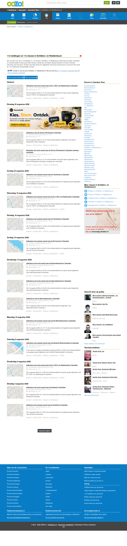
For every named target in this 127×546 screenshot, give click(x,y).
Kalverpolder (88, 110)
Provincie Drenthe (12, 471)
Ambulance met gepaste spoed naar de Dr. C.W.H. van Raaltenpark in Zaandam (52, 197)
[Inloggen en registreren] (114, 2)
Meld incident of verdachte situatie (95, 471)
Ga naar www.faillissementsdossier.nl (18, 518)
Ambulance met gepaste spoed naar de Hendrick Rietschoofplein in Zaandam (52, 343)
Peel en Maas (96, 373)
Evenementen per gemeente (93, 503)
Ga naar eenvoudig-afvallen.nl (93, 518)
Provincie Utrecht (12, 500)
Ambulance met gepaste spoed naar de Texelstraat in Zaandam (47, 174)
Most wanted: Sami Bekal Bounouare (105, 315)
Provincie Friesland (13, 477)
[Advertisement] (44, 448)
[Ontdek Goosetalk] (44, 118)
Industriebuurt (88, 104)
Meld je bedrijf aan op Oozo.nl (93, 481)
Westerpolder (88, 157)
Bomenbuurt (88, 90)
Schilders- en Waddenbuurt (25, 27)
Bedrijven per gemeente (91, 500)
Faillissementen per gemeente (93, 487)
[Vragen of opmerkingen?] (118, 2)
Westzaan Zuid (89, 167)
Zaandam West (33, 10)
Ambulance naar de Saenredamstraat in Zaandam (43, 298)
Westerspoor (88, 159)
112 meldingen (12, 22)
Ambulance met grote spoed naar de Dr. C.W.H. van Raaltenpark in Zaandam (52, 86)
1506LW (62, 98)
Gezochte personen (32, 22)
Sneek (105, 381)
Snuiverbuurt (88, 149)
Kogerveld (87, 114)
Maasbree (104, 373)
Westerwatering (89, 161)
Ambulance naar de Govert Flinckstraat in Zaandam (43, 133)
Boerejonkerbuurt (89, 88)
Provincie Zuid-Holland (14, 506)
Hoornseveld (88, 102)
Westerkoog (88, 155)
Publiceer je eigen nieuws (92, 474)
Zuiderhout (87, 181)
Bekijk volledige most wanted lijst (94, 344)
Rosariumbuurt (89, 141)
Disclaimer (78, 525)
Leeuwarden (49, 477)
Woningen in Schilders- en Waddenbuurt (101, 202)
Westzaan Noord (89, 165)
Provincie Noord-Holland (14, 493)
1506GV (62, 355)
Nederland (12, 10)
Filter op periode (30, 77)
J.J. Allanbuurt (88, 106)
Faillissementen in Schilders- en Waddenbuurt (102, 198)
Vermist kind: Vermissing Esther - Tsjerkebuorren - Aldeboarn (104, 388)
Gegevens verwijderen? (66, 525)
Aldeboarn (112, 392)
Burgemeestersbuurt (90, 92)
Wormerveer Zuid (89, 175)
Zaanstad (22, 10)
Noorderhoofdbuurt (90, 124)
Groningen (49, 484)
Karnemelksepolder (90, 112)
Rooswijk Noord (89, 139)
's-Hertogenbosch (51, 490)
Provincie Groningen (13, 484)
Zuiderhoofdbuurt (89, 179)
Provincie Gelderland (13, 481)
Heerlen (94, 355)
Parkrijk (86, 132)
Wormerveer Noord (90, 173)
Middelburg (49, 503)
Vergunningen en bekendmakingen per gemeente (99, 490)
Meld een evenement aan (92, 477)
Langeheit (87, 118)
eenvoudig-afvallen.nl (100, 231)
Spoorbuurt (87, 151)
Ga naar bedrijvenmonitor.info (55, 518)
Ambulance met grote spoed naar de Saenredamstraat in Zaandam (48, 263)
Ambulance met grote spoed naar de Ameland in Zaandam (46, 387)
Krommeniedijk (89, 116)
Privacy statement (90, 525)
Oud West (87, 128)
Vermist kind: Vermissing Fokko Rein (105, 377)
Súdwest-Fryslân (97, 381)
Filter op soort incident (15, 77)
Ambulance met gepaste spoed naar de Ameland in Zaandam (46, 405)
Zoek (106, 3)
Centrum (87, 94)
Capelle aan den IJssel (98, 318)
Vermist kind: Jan (98, 351)
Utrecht (48, 500)
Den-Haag (49, 506)
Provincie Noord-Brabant (14, 490)
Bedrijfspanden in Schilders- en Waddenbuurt (102, 205)
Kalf (85, 108)
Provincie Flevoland (13, 474)
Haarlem (94, 308)
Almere (94, 366)
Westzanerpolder (89, 169)
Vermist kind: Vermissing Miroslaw (104, 369)
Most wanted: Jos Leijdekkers (103, 324)
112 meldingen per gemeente (93, 494)
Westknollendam (89, 163)
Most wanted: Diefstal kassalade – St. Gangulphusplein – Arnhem (105, 296)
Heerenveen (95, 392)
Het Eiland (87, 100)
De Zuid (86, 96)
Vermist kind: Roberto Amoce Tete (104, 363)
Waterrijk (87, 153)
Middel (86, 120)
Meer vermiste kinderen (91, 395)
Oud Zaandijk (88, 130)
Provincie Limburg (12, 487)
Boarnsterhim (104, 392)
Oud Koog (87, 126)
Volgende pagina (44, 431)
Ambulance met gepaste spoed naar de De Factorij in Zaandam (47, 241)
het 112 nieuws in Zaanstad (16, 73)
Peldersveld (88, 134)
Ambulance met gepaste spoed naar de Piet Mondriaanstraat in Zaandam (51, 321)
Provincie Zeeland (12, 503)
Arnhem (94, 301)
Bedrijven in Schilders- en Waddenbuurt (100, 191)
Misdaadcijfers (21, 22)
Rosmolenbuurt (89, 143)
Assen (48, 471)
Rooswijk (87, 137)
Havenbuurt (88, 98)
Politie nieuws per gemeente (93, 497)
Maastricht (49, 487)
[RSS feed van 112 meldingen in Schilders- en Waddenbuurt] (80, 56)
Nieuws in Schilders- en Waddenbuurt (100, 194)
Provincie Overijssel (13, 497)
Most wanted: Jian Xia (100, 304)
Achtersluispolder (89, 86)
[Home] (15, 4)
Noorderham (88, 122)
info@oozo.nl (52, 525)
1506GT (62, 253)
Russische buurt (89, 145)
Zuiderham (87, 177)
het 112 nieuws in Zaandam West (67, 71)
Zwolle (94, 341)
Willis (86, 171)
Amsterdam (95, 328)
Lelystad (48, 474)
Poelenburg (88, 135)
